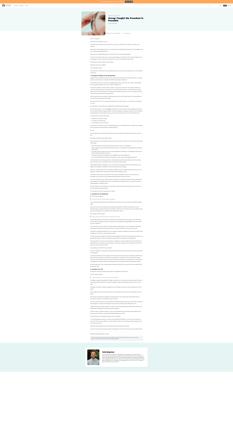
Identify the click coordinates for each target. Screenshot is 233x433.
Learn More (128, 1)
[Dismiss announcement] (231, 2)
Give (225, 5)
